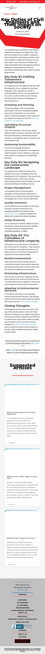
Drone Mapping (22, 608)
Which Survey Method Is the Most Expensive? (22, 414)
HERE (12, 350)
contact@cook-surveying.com (22, 592)
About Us (22, 634)
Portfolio (22, 616)
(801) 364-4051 (22, 590)
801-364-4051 (17, 650)
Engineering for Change (29, 301)
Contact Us (21, 641)
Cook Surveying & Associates (25, 324)
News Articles (22, 622)
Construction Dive (11, 214)
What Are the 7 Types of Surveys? (22, 538)
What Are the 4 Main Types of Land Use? (22, 477)
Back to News (11, 14)
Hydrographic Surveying (22, 610)
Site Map (22, 637)
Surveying (22, 600)
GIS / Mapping (22, 603)
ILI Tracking (22, 605)
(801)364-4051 (11, 1)
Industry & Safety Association (22, 619)
